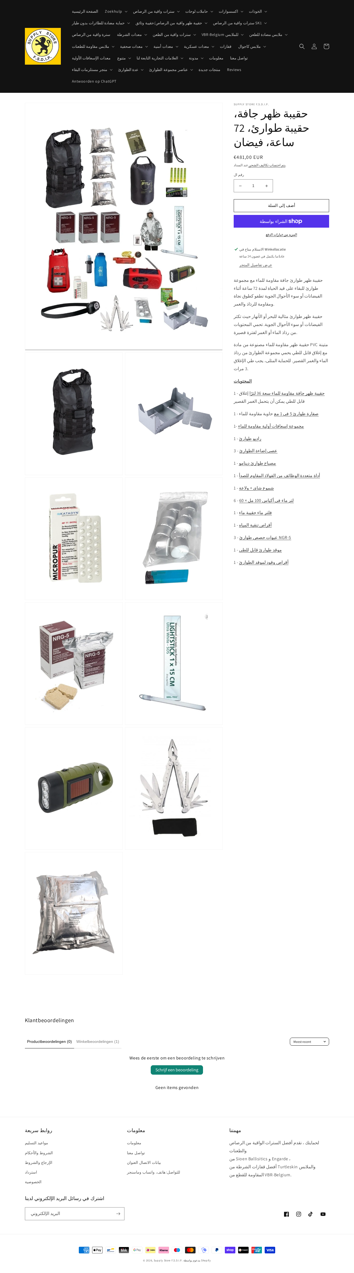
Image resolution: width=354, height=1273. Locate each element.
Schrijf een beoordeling (176, 1070)
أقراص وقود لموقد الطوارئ (263, 562)
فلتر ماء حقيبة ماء (255, 513)
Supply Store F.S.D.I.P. (168, 1260)
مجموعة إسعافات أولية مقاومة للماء (271, 426)
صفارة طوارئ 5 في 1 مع (296, 414)
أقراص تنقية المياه (255, 525)
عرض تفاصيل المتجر (255, 264)
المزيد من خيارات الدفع (281, 234)
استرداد (31, 1172)
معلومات (134, 1142)
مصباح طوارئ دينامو (257, 463)
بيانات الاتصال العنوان (144, 1162)
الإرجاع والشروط (38, 1162)
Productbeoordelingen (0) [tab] (49, 1041)
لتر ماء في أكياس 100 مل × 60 (266, 500)
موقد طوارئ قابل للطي (260, 550)
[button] (115, 11)
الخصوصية (33, 1181)
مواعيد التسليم (36, 1142)
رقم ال (239, 175)
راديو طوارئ (250, 438)
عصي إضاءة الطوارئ (258, 451)
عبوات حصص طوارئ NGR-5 (265, 537)
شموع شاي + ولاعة (256, 488)
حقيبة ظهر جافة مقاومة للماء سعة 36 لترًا (287, 393)
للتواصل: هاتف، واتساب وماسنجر (153, 1172)
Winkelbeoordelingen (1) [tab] (97, 1041)
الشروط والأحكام (39, 1152)
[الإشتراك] (118, 1213)
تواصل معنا (136, 1152)
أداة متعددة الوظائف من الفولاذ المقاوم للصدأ (279, 475)
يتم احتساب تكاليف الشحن (266, 165)
